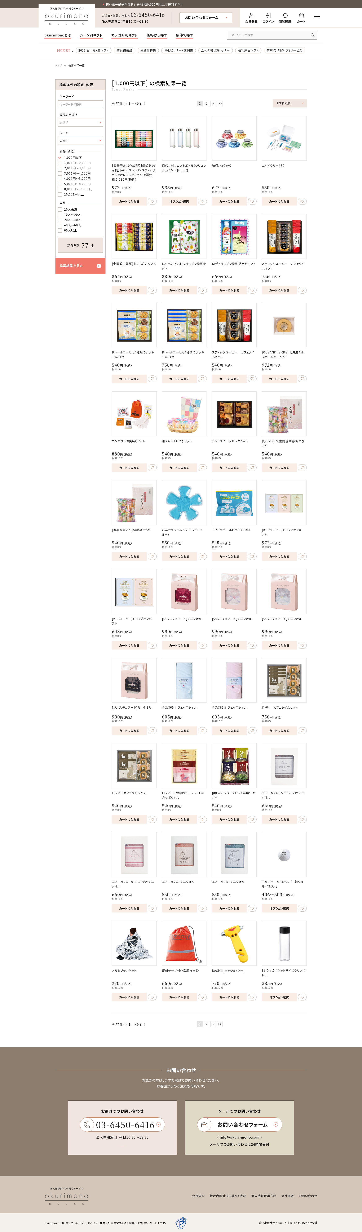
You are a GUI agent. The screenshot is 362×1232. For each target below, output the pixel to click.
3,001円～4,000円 (77, 173)
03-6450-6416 (148, 14)
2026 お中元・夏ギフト (93, 50)
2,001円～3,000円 (77, 168)
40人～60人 (72, 225)
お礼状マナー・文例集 (178, 50)
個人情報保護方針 (264, 1196)
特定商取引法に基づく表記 (228, 1196)
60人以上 (70, 230)
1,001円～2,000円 (77, 163)
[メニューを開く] (316, 17)
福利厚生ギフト (248, 50)
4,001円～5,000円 (77, 178)
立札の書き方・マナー (215, 50)
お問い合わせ (308, 1196)
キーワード (66, 96)
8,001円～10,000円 (78, 189)
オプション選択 (179, 201)
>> (220, 103)
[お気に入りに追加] (152, 201)
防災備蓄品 (124, 50)
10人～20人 (72, 214)
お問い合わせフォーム (202, 17)
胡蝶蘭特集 (148, 50)
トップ (58, 65)
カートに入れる (129, 201)
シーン (63, 133)
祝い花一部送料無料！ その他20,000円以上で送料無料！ (144, 4)
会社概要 (287, 1196)
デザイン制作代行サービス (285, 50)
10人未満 (70, 209)
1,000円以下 (73, 157)
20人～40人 (72, 220)
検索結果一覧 (76, 65)
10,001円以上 (74, 194)
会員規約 (198, 1196)
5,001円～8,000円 (77, 184)
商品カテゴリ (68, 115)
